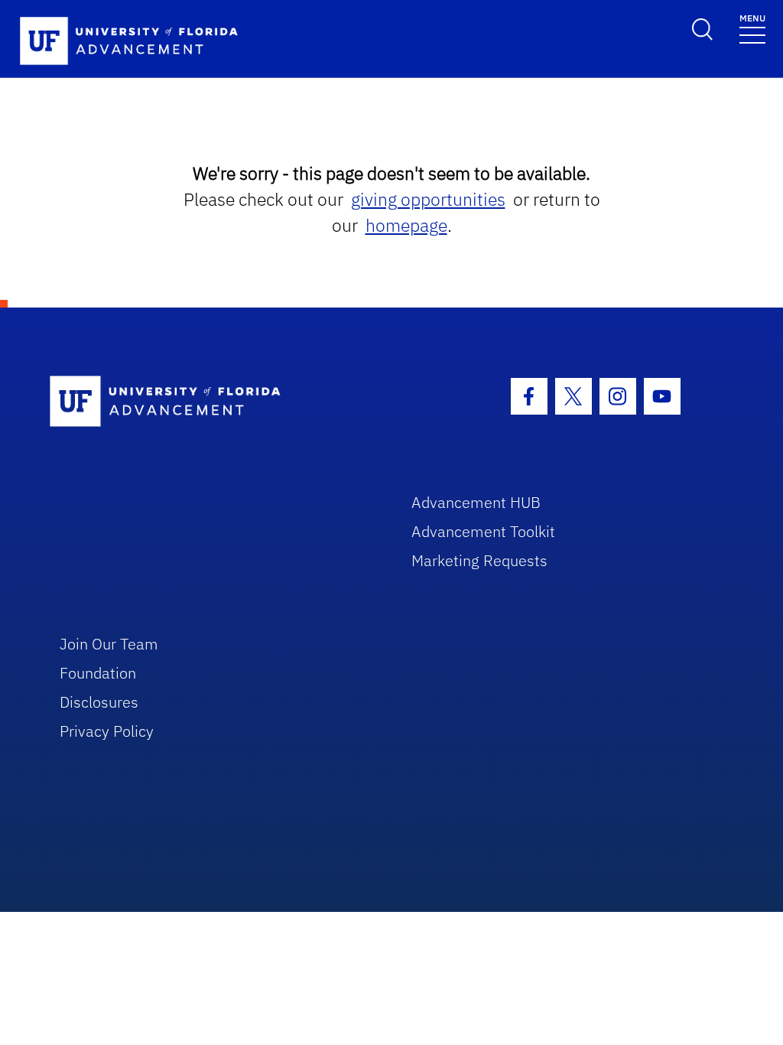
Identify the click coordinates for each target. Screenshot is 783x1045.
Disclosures (99, 702)
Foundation (98, 672)
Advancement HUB (476, 502)
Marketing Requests (479, 560)
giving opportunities (428, 199)
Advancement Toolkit (483, 531)
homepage (406, 225)
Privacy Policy (107, 731)
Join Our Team (109, 643)
